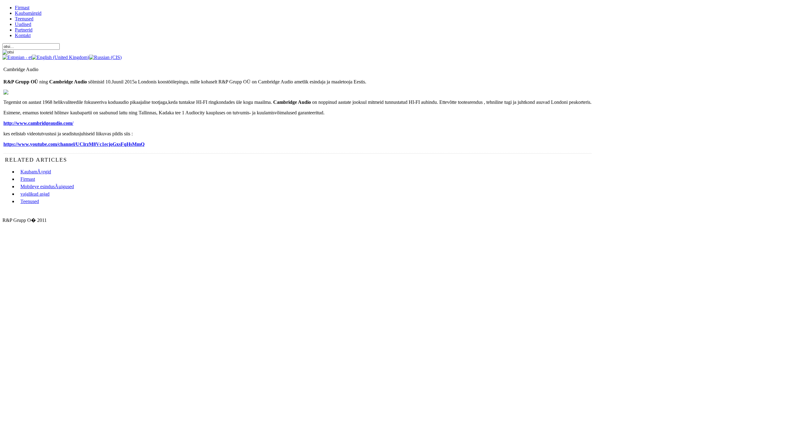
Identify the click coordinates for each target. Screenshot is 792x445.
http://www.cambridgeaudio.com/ (38, 123)
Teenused (29, 201)
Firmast (27, 179)
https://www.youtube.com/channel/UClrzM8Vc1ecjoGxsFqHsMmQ (73, 144)
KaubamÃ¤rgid (35, 171)
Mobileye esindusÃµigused (47, 186)
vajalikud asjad (35, 194)
